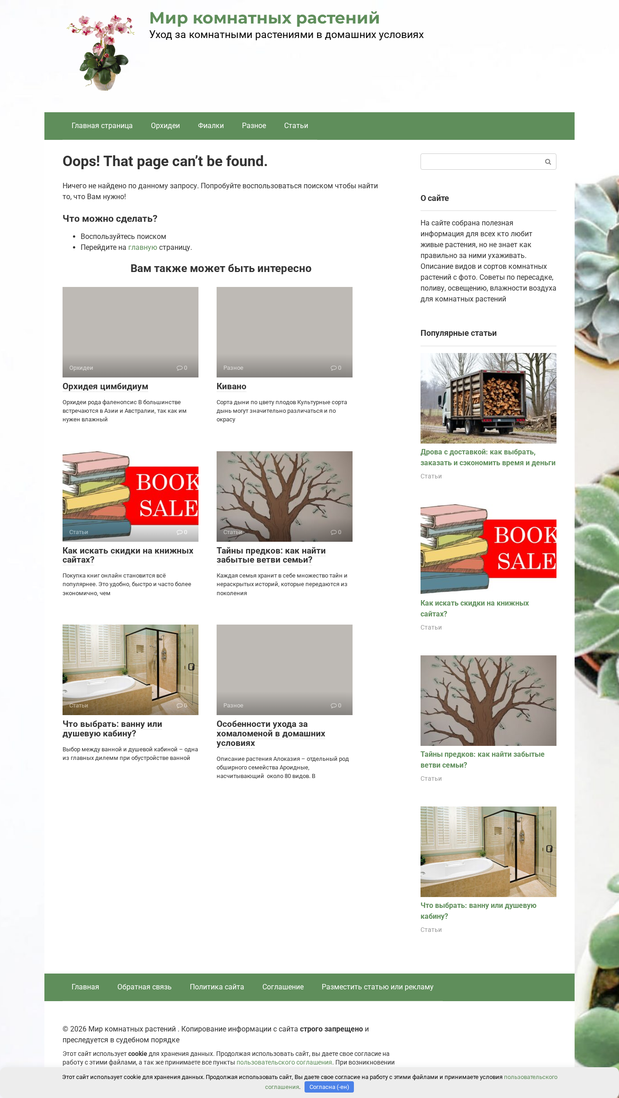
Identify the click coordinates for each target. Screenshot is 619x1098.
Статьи (296, 125)
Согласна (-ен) (329, 1087)
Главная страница (102, 125)
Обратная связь (144, 987)
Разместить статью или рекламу (378, 987)
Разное (254, 125)
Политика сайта (217, 987)
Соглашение (283, 987)
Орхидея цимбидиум (105, 386)
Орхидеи (165, 125)
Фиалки (211, 125)
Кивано (232, 386)
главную (142, 247)
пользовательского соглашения (284, 1062)
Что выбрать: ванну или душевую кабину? (112, 729)
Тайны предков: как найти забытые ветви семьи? (271, 555)
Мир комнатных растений (264, 18)
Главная (85, 987)
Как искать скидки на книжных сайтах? (128, 555)
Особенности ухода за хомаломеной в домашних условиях (271, 733)
